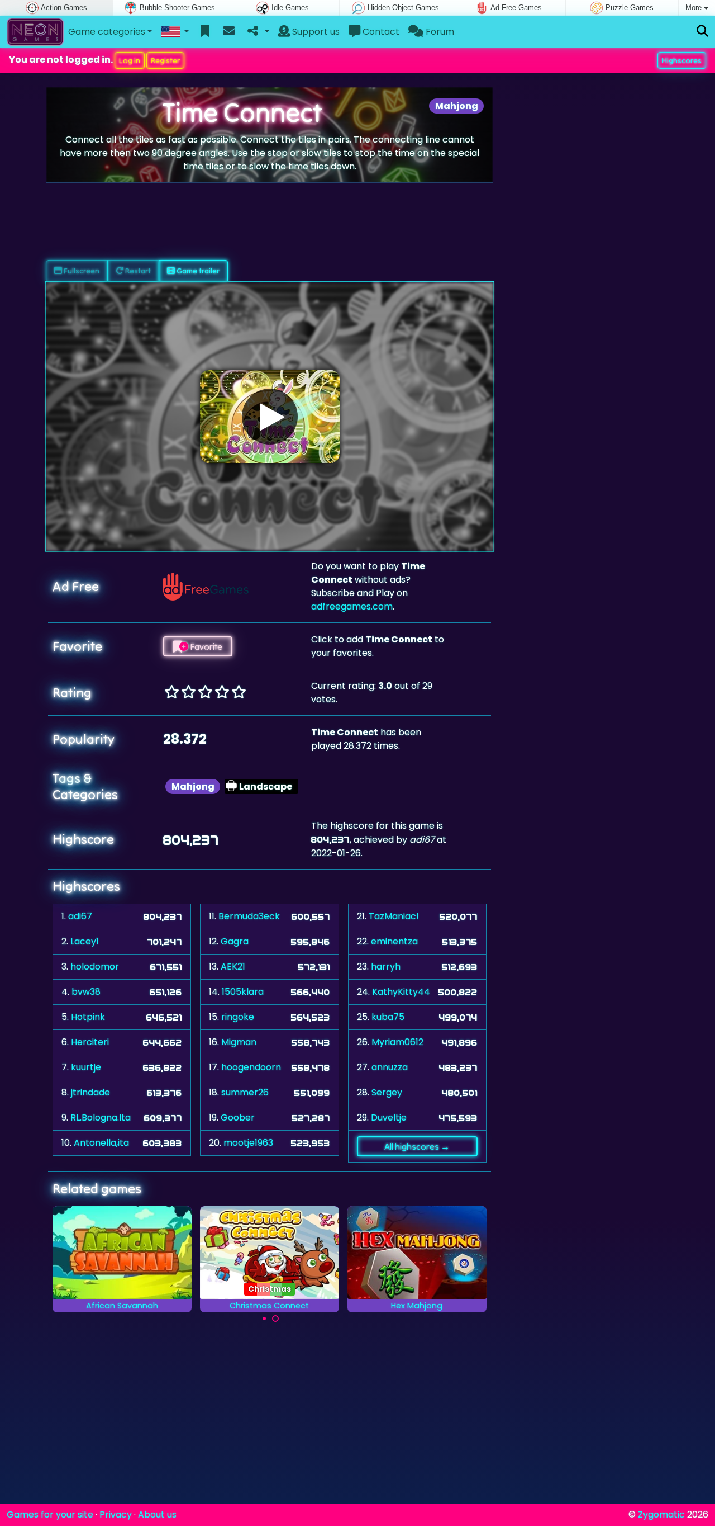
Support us (315, 31)
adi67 (80, 916)
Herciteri (90, 1042)
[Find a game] (702, 31)
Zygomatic (661, 1514)
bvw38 (86, 991)
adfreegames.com (352, 606)
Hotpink (88, 1016)
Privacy (115, 1514)
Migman (238, 1042)
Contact (379, 31)
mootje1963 (248, 1142)
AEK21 (233, 966)
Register (165, 60)
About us (157, 1514)
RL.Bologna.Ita (100, 1117)
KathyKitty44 (401, 991)
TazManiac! (394, 916)
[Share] (257, 32)
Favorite (205, 646)
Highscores (682, 60)
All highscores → (417, 1146)
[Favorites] (205, 32)
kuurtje (86, 1067)
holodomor (94, 966)
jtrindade (90, 1092)
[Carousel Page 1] (264, 1318)
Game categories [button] (106, 31)
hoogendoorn (251, 1067)
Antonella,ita (101, 1142)
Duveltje (389, 1117)
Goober (238, 1117)
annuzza (389, 1067)
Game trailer (197, 271)
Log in (129, 60)
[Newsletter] (229, 32)
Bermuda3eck (249, 916)
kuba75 (387, 1016)
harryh (386, 966)
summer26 (245, 1092)
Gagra (235, 941)
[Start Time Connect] (270, 417)
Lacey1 (84, 941)
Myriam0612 (397, 1042)
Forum (438, 31)
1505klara (243, 991)
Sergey (386, 1092)
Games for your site (50, 1514)
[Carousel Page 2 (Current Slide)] (275, 1318)
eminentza (394, 941)
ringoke (237, 1016)
